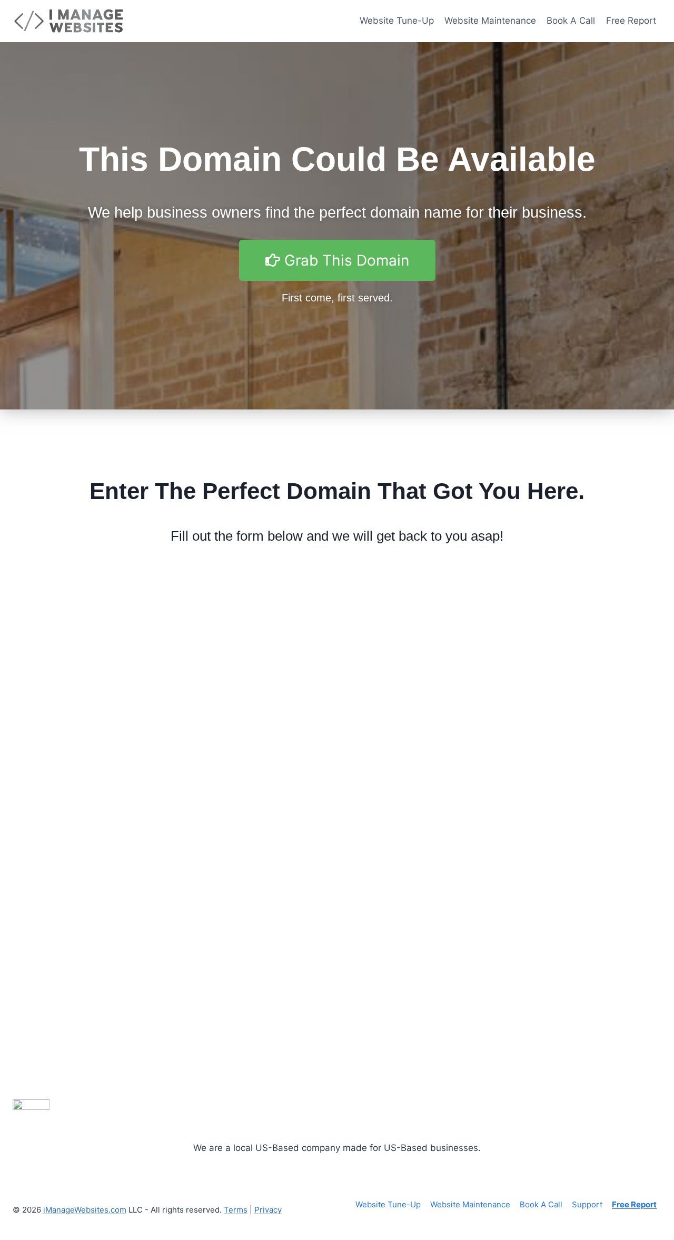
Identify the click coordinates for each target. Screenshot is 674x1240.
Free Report (631, 20)
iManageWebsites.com (84, 1210)
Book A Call (571, 20)
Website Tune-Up (397, 20)
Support (587, 1204)
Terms (235, 1210)
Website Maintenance (490, 20)
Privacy (268, 1210)
